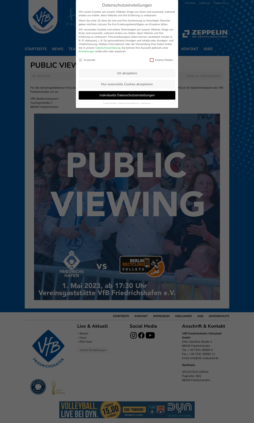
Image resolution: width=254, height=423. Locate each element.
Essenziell (89, 60)
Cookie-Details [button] (110, 103)
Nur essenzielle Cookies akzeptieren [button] (127, 84)
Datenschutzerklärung (107, 48)
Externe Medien (164, 60)
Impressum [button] (146, 103)
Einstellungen (86, 51)
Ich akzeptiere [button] (127, 73)
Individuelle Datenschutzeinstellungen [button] (127, 95)
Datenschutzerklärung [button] (129, 103)
